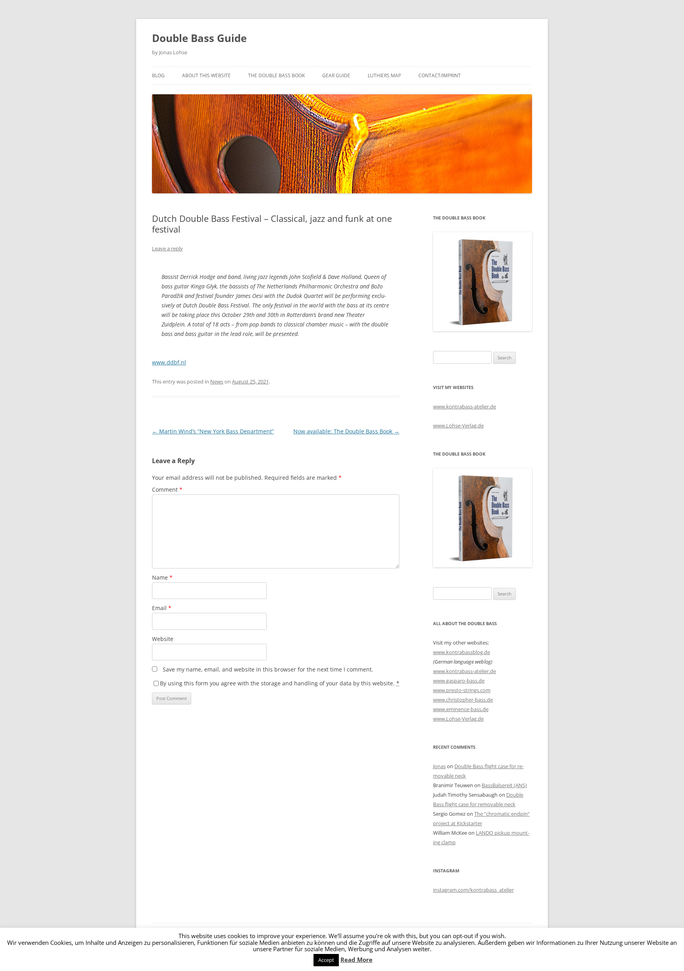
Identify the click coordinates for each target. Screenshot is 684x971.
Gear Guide (336, 75)
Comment (167, 489)
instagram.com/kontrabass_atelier (473, 889)
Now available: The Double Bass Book (346, 431)
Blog (158, 75)
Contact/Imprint (439, 75)
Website (162, 639)
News (216, 381)
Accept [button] (326, 959)
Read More (356, 960)
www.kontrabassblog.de (461, 652)
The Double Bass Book (276, 75)
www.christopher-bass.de (463, 699)
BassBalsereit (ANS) (504, 785)
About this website (206, 75)
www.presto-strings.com (461, 690)
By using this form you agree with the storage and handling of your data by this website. (279, 683)
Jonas (439, 766)
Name (162, 577)
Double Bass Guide (199, 38)
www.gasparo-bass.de (458, 680)
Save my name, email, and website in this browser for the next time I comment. (268, 669)
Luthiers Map (384, 75)
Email (161, 608)
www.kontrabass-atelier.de (464, 406)
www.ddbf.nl (169, 362)
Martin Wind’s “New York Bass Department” (213, 431)
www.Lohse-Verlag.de (458, 425)
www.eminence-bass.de (460, 709)
